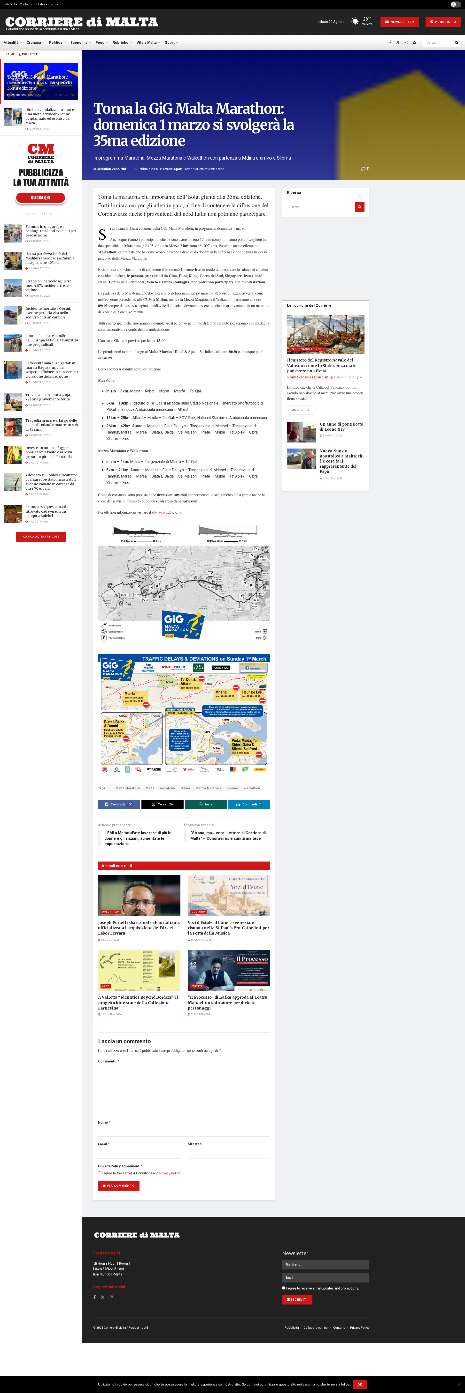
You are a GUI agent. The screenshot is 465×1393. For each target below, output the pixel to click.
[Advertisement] (325, 258)
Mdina (185, 788)
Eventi (168, 169)
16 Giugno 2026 (111, 1014)
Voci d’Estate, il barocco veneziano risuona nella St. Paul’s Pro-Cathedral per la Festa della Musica (228, 928)
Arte (105, 986)
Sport (170, 42)
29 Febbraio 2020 (146, 169)
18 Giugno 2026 (200, 940)
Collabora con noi (46, 4)
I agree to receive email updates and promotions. (322, 1288)
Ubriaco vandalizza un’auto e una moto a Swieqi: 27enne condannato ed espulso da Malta (49, 116)
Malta (150, 788)
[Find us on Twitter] (398, 42)
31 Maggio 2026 (200, 1014)
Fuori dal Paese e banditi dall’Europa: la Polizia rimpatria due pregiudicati (51, 340)
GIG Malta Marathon (124, 788)
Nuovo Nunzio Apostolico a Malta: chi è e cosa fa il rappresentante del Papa (342, 461)
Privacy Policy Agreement (120, 1166)
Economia (78, 42)
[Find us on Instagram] (406, 42)
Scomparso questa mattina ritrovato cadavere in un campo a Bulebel (47, 511)
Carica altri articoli (41, 537)
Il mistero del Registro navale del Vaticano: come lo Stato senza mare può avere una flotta (321, 365)
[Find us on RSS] (414, 42)
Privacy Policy (169, 1173)
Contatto (25, 4)
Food (100, 42)
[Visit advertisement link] (41, 174)
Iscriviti (299, 1299)
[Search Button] (457, 42)
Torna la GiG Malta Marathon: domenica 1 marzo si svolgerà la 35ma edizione (39, 82)
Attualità (11, 42)
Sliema (232, 788)
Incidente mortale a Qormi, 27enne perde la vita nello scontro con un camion (48, 312)
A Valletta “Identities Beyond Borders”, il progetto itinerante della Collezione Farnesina (138, 1002)
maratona (167, 788)
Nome (104, 1122)
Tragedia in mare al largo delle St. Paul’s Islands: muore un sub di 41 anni (51, 424)
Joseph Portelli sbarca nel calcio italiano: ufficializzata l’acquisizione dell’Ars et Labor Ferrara (138, 928)
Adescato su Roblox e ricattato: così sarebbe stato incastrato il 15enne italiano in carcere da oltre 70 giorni (51, 482)
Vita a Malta (147, 42)
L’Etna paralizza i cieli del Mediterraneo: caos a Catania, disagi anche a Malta (50, 258)
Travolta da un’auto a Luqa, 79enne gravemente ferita (48, 397)
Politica (55, 42)
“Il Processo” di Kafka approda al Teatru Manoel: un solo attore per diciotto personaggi (227, 1002)
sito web (158, 512)
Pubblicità (10, 4)
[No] (459, 1384)
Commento (109, 1061)
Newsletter (401, 22)
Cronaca (34, 42)
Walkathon (252, 788)
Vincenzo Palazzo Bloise (309, 378)
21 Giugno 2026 (343, 378)
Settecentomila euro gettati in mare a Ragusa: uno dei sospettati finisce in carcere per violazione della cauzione (51, 370)
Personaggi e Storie (308, 349)
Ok (359, 1384)
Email (104, 1144)
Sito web (195, 1144)
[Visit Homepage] (82, 22)
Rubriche (120, 42)
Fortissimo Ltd (106, 1253)
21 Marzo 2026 (332, 478)
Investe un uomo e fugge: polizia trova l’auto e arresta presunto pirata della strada (48, 452)
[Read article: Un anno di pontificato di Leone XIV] (301, 432)
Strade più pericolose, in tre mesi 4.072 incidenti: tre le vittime (48, 285)
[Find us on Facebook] (390, 42)
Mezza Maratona (209, 788)
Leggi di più (303, 409)
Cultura (198, 912)
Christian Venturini (111, 169)
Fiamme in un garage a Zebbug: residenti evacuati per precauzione (50, 230)
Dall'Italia (110, 912)
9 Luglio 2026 (109, 940)
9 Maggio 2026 (332, 436)
